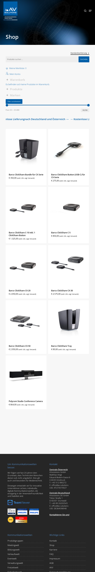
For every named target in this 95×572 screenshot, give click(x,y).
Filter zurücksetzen (14, 101)
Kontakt (53, 540)
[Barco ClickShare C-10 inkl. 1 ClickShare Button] (26, 207)
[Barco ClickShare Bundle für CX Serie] (26, 149)
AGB (51, 563)
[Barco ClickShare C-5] (68, 207)
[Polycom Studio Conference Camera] (26, 376)
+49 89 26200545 (60, 503)
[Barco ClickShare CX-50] (26, 320)
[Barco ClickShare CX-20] (26, 265)
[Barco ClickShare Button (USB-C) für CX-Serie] (68, 149)
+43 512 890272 (59, 482)
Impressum (54, 558)
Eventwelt (12, 558)
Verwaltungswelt (15, 563)
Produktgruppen (15, 540)
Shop (51, 545)
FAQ (51, 554)
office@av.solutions (60, 485)
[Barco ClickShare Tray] (68, 320)
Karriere (53, 549)
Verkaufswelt (14, 554)
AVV (51, 567)
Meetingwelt (13, 545)
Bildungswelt (14, 549)
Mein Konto (15, 74)
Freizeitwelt (13, 567)
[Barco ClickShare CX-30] (68, 265)
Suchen (84, 59)
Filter (85, 110)
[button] (90, 11)
